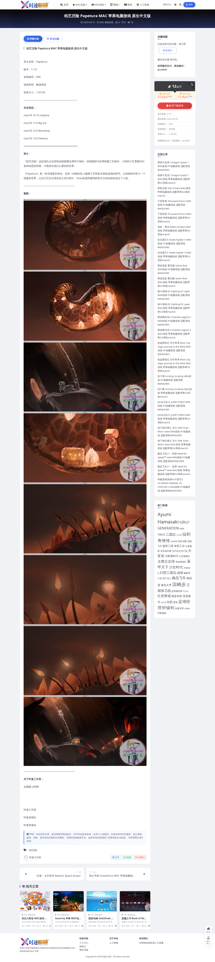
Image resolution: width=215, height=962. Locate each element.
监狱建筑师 (176, 590)
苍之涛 (163, 602)
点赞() (141, 857)
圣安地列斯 (165, 550)
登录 (190, 4)
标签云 (82, 946)
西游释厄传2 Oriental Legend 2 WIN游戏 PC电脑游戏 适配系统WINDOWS (174, 320)
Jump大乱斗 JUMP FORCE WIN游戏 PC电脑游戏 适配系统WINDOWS (174, 405)
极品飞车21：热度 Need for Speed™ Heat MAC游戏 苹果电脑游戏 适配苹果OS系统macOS (174, 470)
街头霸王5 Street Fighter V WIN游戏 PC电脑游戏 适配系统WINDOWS (174, 243)
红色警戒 (164, 596)
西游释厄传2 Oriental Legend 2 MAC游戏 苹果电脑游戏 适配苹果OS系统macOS (174, 333)
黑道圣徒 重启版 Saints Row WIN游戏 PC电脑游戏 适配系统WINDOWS (174, 269)
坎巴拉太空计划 (179, 550)
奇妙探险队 (181, 561)
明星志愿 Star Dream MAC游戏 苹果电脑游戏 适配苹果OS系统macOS (174, 191)
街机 (170, 602)
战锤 (180, 573)
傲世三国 (168, 546)
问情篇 (187, 608)
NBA (182, 528)
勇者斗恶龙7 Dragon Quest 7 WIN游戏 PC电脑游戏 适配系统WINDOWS (174, 166)
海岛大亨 (166, 585)
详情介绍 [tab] (34, 38)
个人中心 (83, 942)
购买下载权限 (176, 105)
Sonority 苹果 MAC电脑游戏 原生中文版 (68, 920)
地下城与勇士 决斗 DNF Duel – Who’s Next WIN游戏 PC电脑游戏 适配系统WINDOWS (174, 431)
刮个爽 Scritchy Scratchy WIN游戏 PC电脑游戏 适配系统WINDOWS (174, 380)
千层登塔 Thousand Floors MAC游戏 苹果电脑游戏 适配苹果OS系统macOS (175, 217)
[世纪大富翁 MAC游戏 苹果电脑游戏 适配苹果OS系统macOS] (35, 901)
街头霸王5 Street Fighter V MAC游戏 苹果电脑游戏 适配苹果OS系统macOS (175, 256)
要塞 (175, 602)
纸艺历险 (33, 850)
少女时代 (176, 567)
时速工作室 (35, 857)
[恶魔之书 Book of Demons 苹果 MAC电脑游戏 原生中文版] (135, 901)
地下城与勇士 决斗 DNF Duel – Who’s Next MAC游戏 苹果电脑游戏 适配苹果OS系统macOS (174, 444)
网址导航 (83, 949)
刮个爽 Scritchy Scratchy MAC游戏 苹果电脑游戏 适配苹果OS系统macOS (175, 392)
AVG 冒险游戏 (106, 22)
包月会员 (166, 94)
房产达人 (167, 578)
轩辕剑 (168, 607)
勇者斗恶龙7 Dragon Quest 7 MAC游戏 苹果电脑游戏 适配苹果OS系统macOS (174, 179)
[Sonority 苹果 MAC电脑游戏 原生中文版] (68, 901)
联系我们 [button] (168, 50)
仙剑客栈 (173, 541)
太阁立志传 (166, 561)
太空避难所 (184, 556)
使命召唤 (182, 541)
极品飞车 (179, 578)
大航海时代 (171, 556)
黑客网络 (162, 613)
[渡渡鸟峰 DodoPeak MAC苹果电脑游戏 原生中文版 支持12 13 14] (102, 901)
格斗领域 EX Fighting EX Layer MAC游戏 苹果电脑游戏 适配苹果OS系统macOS (174, 308)
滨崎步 (179, 584)
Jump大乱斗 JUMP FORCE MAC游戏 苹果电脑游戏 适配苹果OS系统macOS (174, 418)
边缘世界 (179, 608)
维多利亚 (176, 596)
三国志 (171, 534)
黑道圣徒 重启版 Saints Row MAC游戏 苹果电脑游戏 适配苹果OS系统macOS (174, 282)
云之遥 (179, 535)
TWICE (161, 534)
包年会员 (186, 94)
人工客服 (113, 942)
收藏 (129, 857)
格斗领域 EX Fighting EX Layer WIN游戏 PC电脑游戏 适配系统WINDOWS (174, 295)
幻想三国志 (168, 572)
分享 (117, 857)
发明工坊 (179, 546)
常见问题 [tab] (54, 38)
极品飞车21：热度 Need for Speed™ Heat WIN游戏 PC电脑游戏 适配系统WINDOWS (174, 457)
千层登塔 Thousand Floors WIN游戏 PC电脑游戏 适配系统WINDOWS (174, 204)
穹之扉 (185, 591)
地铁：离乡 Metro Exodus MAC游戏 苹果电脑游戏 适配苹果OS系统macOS (174, 230)
